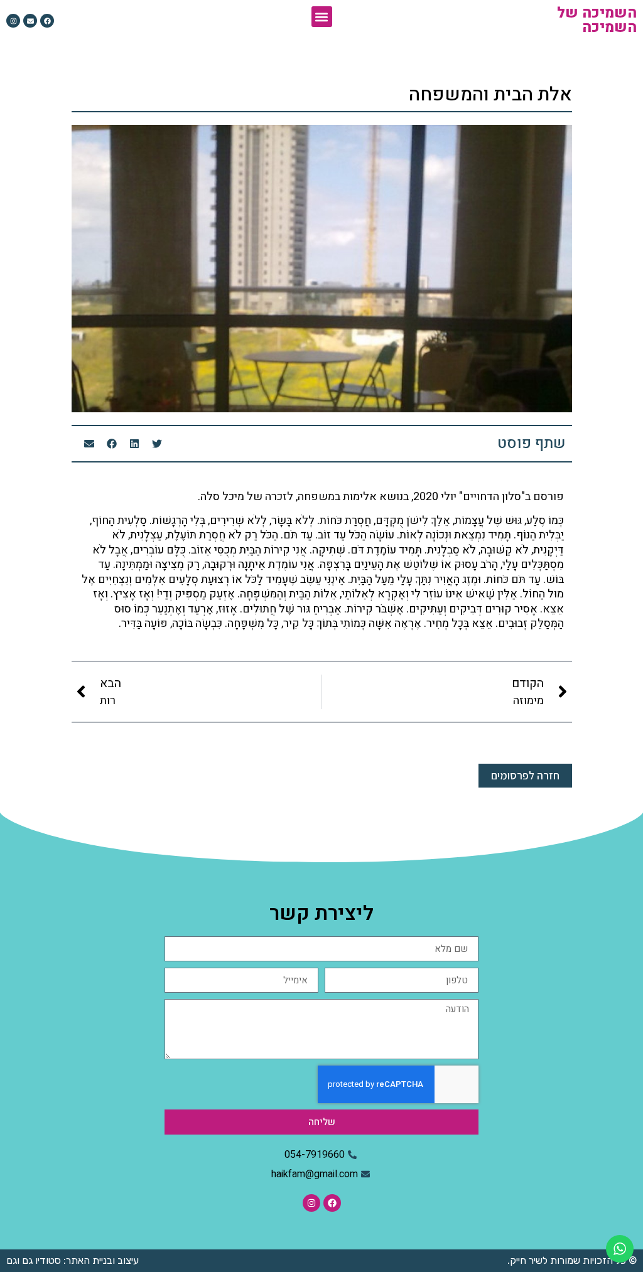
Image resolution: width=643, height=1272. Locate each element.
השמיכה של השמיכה (597, 20)
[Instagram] (13, 21)
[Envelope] (30, 21)
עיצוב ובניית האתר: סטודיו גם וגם (72, 1260)
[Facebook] (47, 21)
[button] (321, 16)
